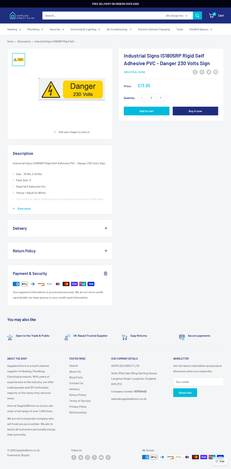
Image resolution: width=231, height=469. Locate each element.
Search (73, 365)
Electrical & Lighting (83, 29)
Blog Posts (76, 377)
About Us (75, 371)
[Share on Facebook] (195, 72)
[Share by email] (215, 72)
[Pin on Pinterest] (201, 72)
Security (55, 29)
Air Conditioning (117, 29)
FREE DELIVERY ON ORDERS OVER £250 (115, 3)
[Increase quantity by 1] (161, 97)
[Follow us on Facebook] (73, 457)
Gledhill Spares (198, 29)
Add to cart (147, 111)
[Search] (197, 15)
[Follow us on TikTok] (108, 457)
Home (10, 41)
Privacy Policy (78, 406)
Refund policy (78, 412)
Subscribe (185, 392)
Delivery (74, 389)
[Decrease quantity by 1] (141, 97)
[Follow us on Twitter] (80, 457)
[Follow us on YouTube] (101, 457)
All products (24, 41)
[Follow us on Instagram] (87, 457)
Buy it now (195, 111)
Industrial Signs (134, 72)
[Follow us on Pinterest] (94, 457)
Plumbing (33, 29)
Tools (179, 29)
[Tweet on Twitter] (208, 72)
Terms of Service (80, 400)
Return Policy (77, 394)
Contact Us (76, 383)
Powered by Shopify (18, 455)
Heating (12, 29)
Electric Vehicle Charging (154, 29)
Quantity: (130, 97)
